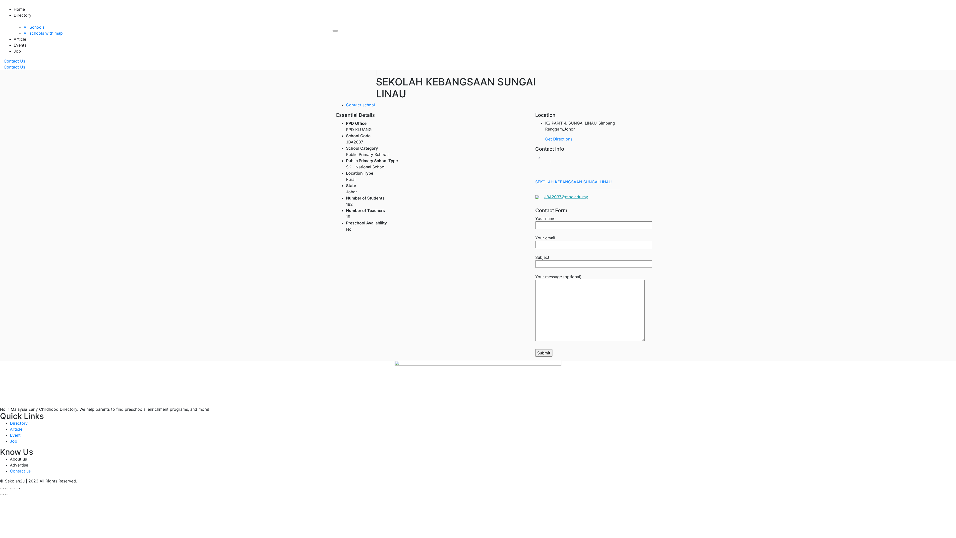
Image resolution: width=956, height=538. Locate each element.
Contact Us (14, 61)
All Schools (34, 27)
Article (20, 39)
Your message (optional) (558, 276)
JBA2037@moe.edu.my (566, 196)
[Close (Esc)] (2, 488)
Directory (22, 15)
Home (19, 9)
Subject (542, 257)
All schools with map (43, 33)
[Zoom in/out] (18, 488)
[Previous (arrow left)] (2, 494)
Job (17, 51)
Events (20, 45)
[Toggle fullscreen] (12, 488)
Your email (545, 237)
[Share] (7, 488)
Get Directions (558, 138)
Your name (545, 218)
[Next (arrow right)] (7, 494)
